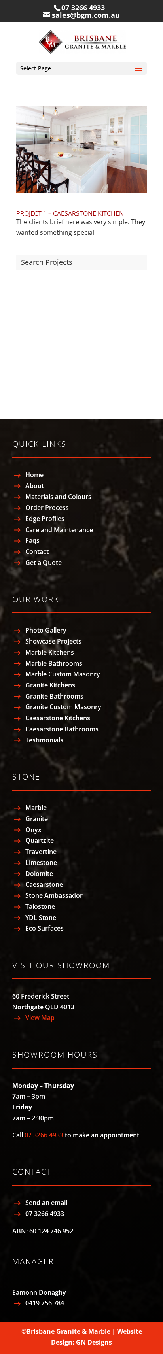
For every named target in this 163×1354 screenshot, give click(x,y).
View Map (40, 1017)
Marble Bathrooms (53, 663)
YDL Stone (40, 917)
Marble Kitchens (49, 652)
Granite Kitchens (50, 685)
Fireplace (29, 320)
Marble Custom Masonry (62, 674)
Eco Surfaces (44, 928)
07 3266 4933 (83, 7)
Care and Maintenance (59, 529)
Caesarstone (35, 376)
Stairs (24, 334)
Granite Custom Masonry (63, 706)
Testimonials (44, 740)
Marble (26, 348)
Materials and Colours (58, 496)
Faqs (32, 540)
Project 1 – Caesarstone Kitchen (70, 213)
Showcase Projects (53, 641)
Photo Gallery (45, 630)
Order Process (47, 507)
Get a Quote (43, 562)
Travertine (41, 851)
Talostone (40, 906)
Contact (37, 551)
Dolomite (39, 873)
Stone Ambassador (54, 895)
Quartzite (30, 390)
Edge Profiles (44, 518)
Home (34, 474)
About (34, 486)
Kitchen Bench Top (44, 278)
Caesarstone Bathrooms (62, 729)
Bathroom (31, 292)
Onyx (33, 829)
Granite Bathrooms (54, 696)
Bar (21, 306)
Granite (27, 362)
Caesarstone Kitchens (57, 718)
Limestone (41, 862)
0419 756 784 (44, 1303)
